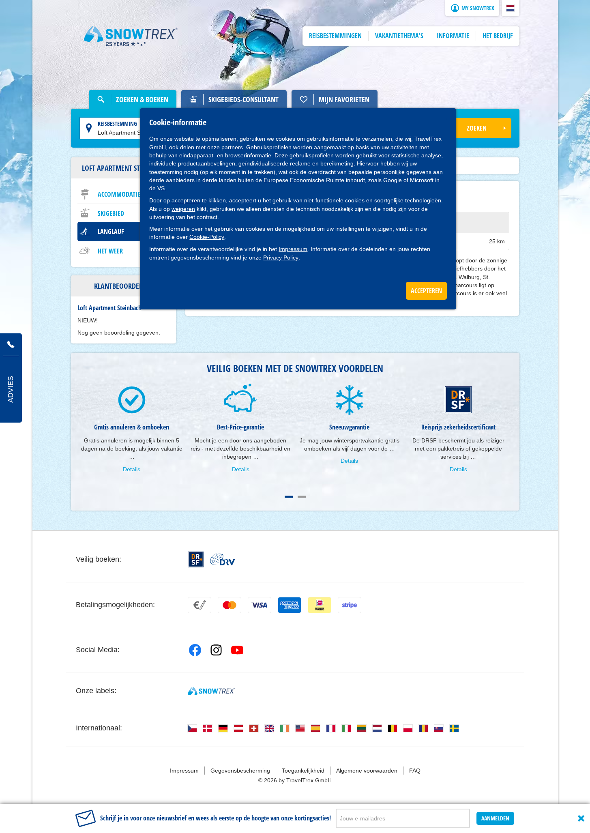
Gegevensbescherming (240, 770)
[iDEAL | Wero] (319, 605)
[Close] (581, 818)
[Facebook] (195, 650)
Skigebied (111, 213)
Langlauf (111, 231)
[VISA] (259, 605)
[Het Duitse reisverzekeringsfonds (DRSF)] (196, 559)
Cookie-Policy (206, 237)
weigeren (183, 209)
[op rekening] (199, 605)
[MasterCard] (229, 605)
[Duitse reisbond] (222, 559)
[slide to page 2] (302, 497)
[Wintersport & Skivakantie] (131, 36)
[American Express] (289, 605)
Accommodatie (119, 194)
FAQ (415, 770)
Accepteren (426, 290)
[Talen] (192, 728)
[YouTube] (237, 650)
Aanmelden (495, 818)
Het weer (110, 251)
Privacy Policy (280, 257)
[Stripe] (349, 605)
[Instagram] (216, 650)
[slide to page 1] (289, 497)
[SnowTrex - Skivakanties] (211, 691)
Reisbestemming (117, 123)
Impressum (293, 249)
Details (131, 469)
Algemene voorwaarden (366, 770)
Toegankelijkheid (303, 770)
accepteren (186, 200)
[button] (510, 8)
